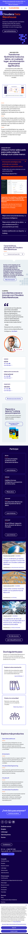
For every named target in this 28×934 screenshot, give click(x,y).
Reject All (14, 927)
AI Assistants (6, 754)
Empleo (3, 829)
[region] (14, 918)
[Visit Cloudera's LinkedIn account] (9, 822)
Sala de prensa (6, 834)
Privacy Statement (17, 921)
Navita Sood (21, 567)
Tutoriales (3, 892)
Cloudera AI (5, 778)
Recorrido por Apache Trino (9, 173)
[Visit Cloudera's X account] (6, 822)
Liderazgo (4, 832)
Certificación (4, 878)
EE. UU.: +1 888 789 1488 (8, 849)
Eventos (3, 902)
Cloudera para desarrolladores (9, 899)
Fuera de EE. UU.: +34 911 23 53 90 (11, 851)
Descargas (4, 882)
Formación (4, 889)
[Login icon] (2, 8)
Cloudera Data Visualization (10, 789)
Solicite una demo (13, 813)
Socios (3, 837)
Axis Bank (14, 331)
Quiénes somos (6, 826)
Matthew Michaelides (16, 627)
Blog (2, 897)
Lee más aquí (7, 365)
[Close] (26, 905)
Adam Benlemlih (15, 567)
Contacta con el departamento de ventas (11, 880)
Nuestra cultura (5, 865)
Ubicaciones (4, 870)
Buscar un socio (5, 885)
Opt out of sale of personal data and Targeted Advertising (14, 924)
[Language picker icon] (5, 8)
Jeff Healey (14, 597)
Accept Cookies (14, 931)
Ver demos (4, 887)
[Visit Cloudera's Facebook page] (2, 822)
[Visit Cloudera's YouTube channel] (13, 822)
